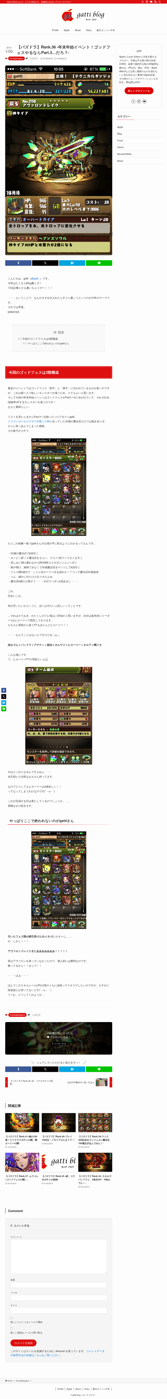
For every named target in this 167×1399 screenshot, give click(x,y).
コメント (16, 1236)
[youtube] (151, 2)
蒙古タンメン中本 (101, 1388)
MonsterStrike (124, 154)
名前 (12, 1279)
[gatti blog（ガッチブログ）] (83, 15)
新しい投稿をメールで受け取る (26, 1332)
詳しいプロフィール (139, 90)
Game (120, 147)
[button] (18, 263)
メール (13, 1292)
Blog (119, 133)
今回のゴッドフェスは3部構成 (40, 339)
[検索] (160, 2)
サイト (13, 1305)
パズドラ (34, 58)
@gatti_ (35, 278)
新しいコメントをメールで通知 (26, 1322)
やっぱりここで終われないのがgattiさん (48, 343)
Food (120, 140)
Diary (86, 1388)
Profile (60, 1388)
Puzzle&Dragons (16, 58)
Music (120, 160)
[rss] (155, 2)
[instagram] (147, 2)
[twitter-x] (143, 2)
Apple (120, 127)
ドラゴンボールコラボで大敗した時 (29, 421)
